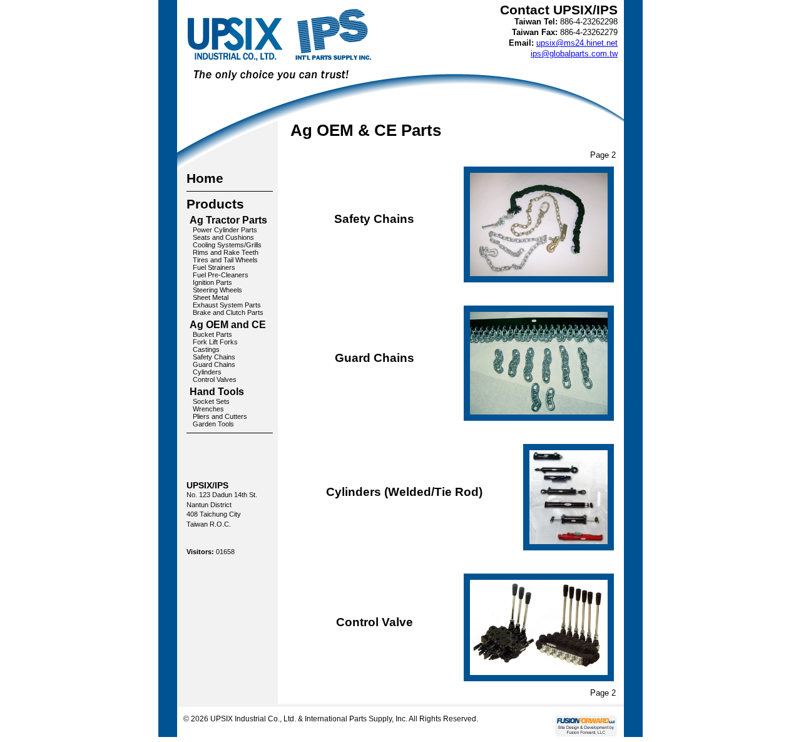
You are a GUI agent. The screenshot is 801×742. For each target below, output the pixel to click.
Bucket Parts (212, 334)
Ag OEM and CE (228, 324)
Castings (206, 349)
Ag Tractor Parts (228, 220)
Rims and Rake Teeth (225, 252)
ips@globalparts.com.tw (574, 53)
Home (204, 178)
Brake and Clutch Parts (228, 312)
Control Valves (215, 379)
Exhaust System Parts (227, 305)
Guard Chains (214, 364)
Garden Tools (213, 424)
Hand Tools (217, 391)
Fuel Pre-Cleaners (220, 275)
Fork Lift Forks (215, 342)
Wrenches (208, 409)
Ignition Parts (212, 282)
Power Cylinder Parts (225, 230)
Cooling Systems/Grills (227, 245)
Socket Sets (211, 401)
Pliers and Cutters (220, 416)
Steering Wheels (217, 290)
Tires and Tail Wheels (225, 260)
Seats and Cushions (223, 237)
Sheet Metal (210, 297)
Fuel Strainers (214, 267)
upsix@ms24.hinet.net (577, 43)
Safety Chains (214, 357)
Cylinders (207, 372)
